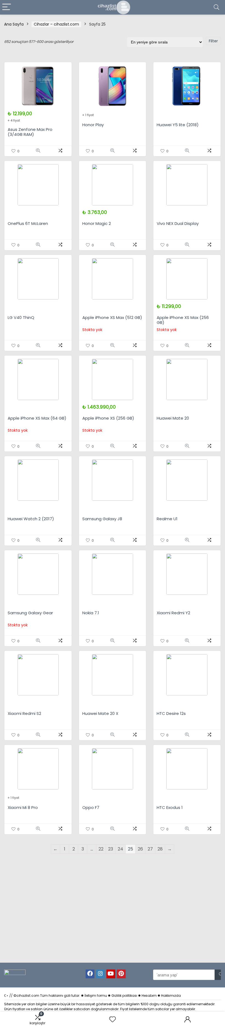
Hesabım (149, 995)
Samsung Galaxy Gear (30, 613)
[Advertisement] (114, 916)
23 (110, 849)
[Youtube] (110, 974)
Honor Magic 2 (96, 223)
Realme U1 (167, 519)
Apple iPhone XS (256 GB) (108, 418)
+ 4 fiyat (14, 120)
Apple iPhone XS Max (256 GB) (183, 320)
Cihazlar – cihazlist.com (56, 24)
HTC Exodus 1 (170, 807)
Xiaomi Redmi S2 (24, 713)
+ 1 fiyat (88, 115)
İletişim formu (96, 995)
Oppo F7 (90, 807)
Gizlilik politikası (124, 995)
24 (120, 849)
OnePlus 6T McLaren (28, 223)
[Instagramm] (100, 974)
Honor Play (93, 125)
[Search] (216, 7)
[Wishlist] (112, 1019)
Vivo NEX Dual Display (178, 223)
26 (140, 849)
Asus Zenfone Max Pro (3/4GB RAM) (30, 131)
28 (160, 849)
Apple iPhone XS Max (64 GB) (37, 418)
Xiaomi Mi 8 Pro (23, 807)
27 (150, 849)
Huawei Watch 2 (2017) (31, 519)
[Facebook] (90, 974)
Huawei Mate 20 (173, 418)
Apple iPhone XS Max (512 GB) (112, 317)
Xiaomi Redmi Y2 (173, 613)
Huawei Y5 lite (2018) (178, 125)
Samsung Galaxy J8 (102, 519)
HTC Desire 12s (171, 713)
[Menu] (6, 7)
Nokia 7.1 (90, 613)
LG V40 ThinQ (21, 317)
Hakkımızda (171, 995)
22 (101, 849)
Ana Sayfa (14, 24)
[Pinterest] (121, 974)
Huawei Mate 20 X (100, 713)
